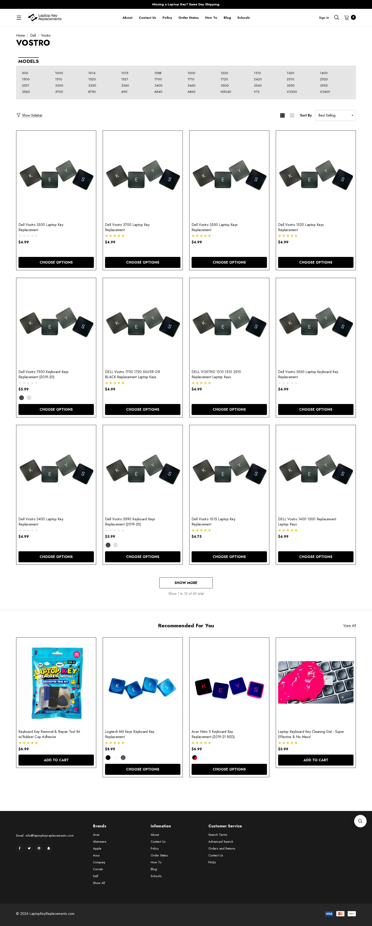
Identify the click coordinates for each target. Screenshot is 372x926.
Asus (96, 855)
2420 (258, 79)
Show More (186, 582)
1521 (124, 79)
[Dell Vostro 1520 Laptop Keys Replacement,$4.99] (315, 175)
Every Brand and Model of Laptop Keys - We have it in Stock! (186, 4)
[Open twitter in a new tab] (29, 848)
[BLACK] (108, 758)
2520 (324, 79)
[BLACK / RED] (195, 758)
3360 (125, 85)
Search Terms (217, 834)
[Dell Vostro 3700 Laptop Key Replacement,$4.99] (142, 175)
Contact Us (158, 841)
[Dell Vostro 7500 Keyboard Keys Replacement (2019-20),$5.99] (56, 323)
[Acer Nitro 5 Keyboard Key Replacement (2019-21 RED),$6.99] (229, 682)
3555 (324, 85)
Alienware (99, 841)
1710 (191, 79)
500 (25, 73)
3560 (26, 91)
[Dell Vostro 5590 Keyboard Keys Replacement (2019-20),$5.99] (142, 470)
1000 (59, 73)
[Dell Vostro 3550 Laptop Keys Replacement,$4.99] (229, 175)
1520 (92, 79)
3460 (191, 85)
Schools (156, 876)
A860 (191, 91)
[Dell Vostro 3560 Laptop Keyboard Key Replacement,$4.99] (315, 323)
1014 (91, 73)
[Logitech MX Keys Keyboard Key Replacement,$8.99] (142, 682)
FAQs (212, 862)
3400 (158, 85)
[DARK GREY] (22, 398)
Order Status (159, 855)
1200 (191, 73)
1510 (58, 79)
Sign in (324, 17)
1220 (224, 73)
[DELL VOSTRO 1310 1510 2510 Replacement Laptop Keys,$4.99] (229, 323)
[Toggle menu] (19, 17)
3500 (225, 85)
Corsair (98, 869)
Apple (97, 848)
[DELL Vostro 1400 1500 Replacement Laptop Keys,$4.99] (315, 470)
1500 (26, 79)
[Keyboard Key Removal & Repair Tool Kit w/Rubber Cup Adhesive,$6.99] (56, 682)
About (155, 834)
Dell (95, 876)
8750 (92, 91)
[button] (360, 821)
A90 (124, 91)
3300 (59, 85)
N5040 (226, 91)
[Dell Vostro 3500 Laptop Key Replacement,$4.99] (56, 175)
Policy (155, 848)
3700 (59, 91)
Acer (96, 834)
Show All (99, 883)
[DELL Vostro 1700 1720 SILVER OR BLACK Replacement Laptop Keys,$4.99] (142, 323)
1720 (224, 79)
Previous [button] (101, 4)
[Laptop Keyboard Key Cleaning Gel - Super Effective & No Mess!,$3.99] (315, 682)
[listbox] (335, 115)
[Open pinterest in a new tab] (39, 848)
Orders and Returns (221, 848)
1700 (158, 79)
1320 (290, 73)
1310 (257, 73)
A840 (158, 91)
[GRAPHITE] (123, 758)
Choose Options (56, 262)
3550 (291, 85)
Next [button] (271, 4)
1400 (324, 73)
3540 (258, 85)
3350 (92, 85)
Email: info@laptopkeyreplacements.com (45, 835)
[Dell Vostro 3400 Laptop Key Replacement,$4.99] (56, 470)
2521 (25, 85)
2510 (290, 79)
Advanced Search (220, 841)
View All (349, 626)
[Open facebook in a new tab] (19, 848)
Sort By (306, 115)
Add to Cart (56, 760)
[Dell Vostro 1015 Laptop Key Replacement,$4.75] (229, 470)
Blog (154, 869)
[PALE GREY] (116, 758)
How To (156, 862)
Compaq (99, 862)
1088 (157, 73)
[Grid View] (282, 115)
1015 (124, 73)
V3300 (292, 91)
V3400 (325, 91)
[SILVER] (29, 398)
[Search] (336, 17)
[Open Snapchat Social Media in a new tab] (48, 848)
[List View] (292, 115)
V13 (256, 91)
